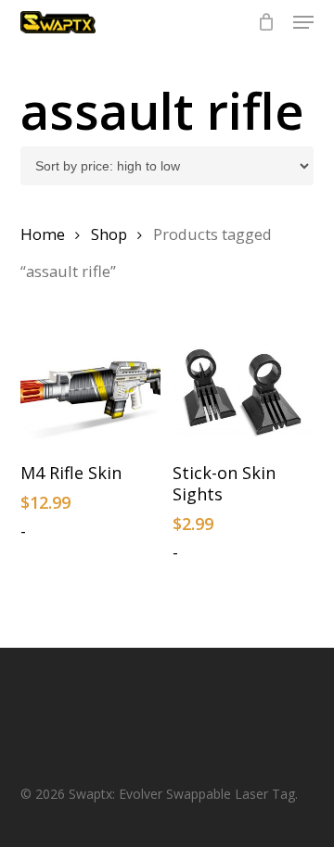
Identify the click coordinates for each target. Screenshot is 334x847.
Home (42, 234)
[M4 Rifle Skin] (90, 392)
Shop (109, 234)
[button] (303, 22)
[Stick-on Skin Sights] (243, 392)
